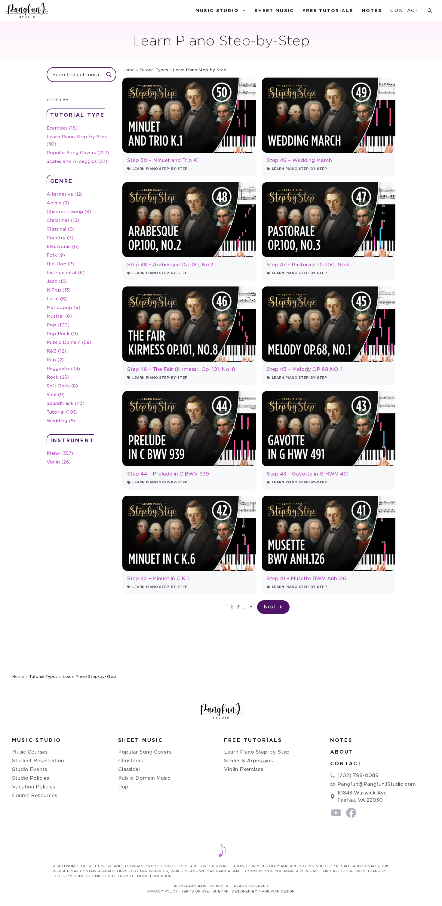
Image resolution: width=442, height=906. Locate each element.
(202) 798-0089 (358, 775)
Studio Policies (30, 778)
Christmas (130, 761)
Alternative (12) (65, 194)
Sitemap (220, 891)
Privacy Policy (162, 891)
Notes (372, 10)
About (342, 752)
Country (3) (60, 237)
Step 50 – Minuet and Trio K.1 (163, 160)
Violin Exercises (243, 769)
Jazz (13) (57, 281)
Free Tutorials (327, 10)
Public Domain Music (144, 778)
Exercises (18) (62, 127)
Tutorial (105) (62, 412)
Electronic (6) (63, 246)
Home (128, 70)
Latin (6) (57, 298)
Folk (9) (56, 255)
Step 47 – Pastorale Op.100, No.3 (308, 265)
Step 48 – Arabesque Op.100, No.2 (170, 265)
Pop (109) (58, 324)
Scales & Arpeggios (248, 761)
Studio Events (29, 769)
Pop (123, 787)
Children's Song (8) (69, 211)
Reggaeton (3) (63, 368)
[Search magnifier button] (109, 74)
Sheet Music (274, 10)
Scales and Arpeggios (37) (77, 161)
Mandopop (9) (63, 307)
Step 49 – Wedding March (299, 160)
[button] (429, 11)
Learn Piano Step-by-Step (159, 169)
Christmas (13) (63, 220)
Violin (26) (59, 461)
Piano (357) (60, 453)
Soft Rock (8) (62, 385)
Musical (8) (59, 316)
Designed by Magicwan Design (263, 891)
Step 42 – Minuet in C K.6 (158, 578)
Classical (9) (61, 228)
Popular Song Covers (144, 752)
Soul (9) (56, 394)
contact (346, 764)
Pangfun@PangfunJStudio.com (376, 784)
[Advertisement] (81, 565)
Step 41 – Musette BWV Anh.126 (306, 578)
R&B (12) (56, 351)
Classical (129, 769)
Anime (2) (58, 202)
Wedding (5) (61, 420)
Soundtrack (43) (65, 403)
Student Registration (38, 761)
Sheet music (140, 740)
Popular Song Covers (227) (78, 152)
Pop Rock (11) (62, 333)
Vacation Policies (33, 787)
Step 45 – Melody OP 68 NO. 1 (304, 369)
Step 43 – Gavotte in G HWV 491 (307, 474)
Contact (404, 10)
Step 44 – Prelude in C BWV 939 (168, 474)
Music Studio (217, 10)
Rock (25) (58, 377)
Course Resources (34, 795)
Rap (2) (55, 359)
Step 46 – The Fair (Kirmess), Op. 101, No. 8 (181, 369)
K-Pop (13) (59, 289)
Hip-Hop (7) (60, 263)
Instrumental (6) (65, 272)
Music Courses (30, 752)
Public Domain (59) (69, 342)
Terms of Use (195, 891)
